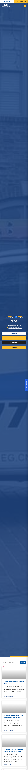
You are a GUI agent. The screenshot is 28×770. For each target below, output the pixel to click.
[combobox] (10, 662)
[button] (25, 6)
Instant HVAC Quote (26, 385)
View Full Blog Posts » (8, 696)
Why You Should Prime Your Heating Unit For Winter (13, 716)
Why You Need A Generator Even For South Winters (13, 750)
